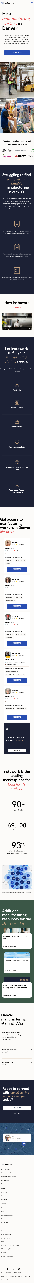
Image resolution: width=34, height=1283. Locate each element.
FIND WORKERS (17, 53)
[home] (7, 3)
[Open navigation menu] (32, 2)
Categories (4, 1231)
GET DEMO (17, 1114)
